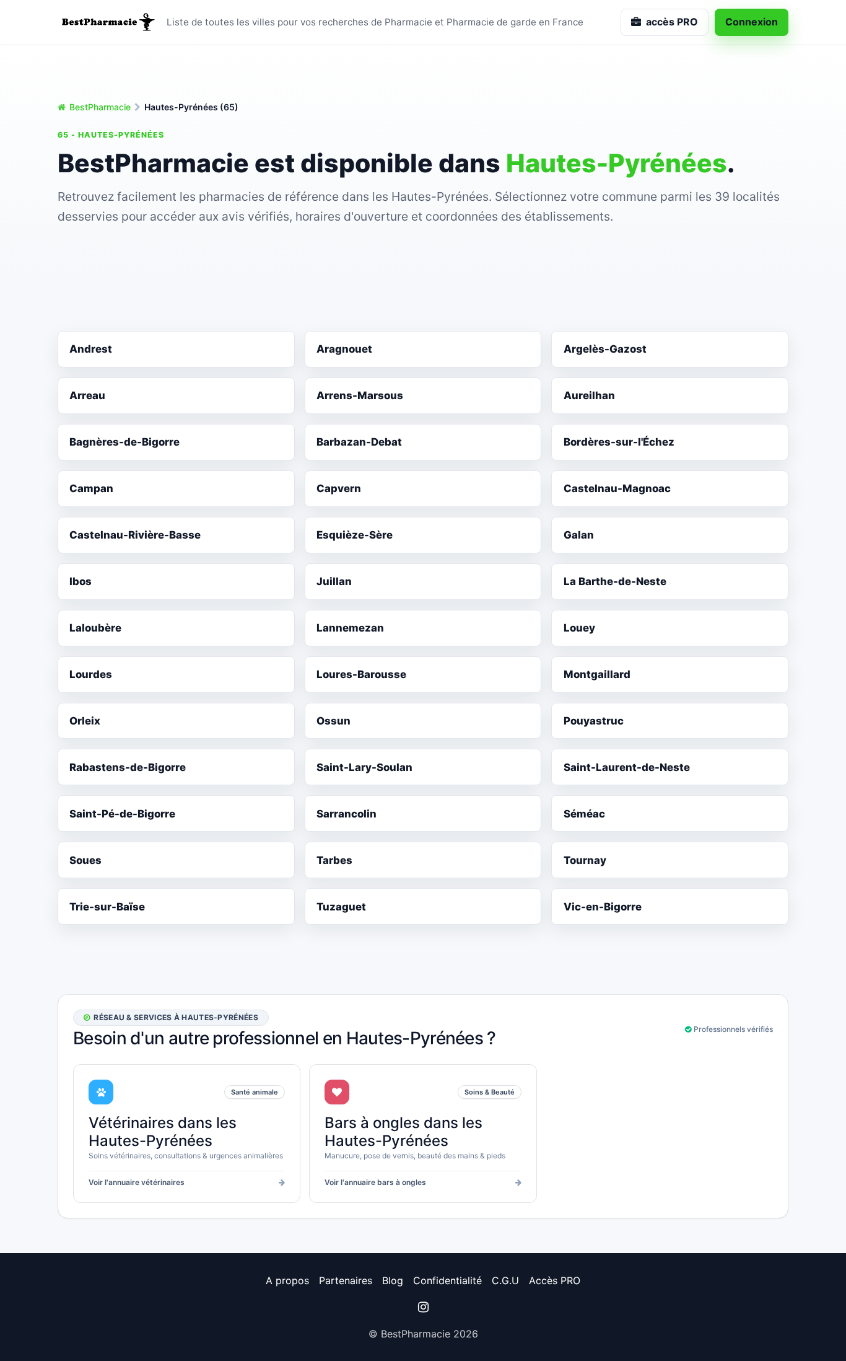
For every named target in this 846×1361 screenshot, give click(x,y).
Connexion (751, 21)
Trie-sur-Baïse (107, 907)
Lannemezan (350, 628)
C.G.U (505, 1280)
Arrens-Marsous (359, 395)
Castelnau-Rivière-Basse (135, 535)
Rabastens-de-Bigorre (127, 767)
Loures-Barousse (361, 674)
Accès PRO (554, 1280)
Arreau (87, 395)
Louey (579, 628)
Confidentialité (447, 1280)
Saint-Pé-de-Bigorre (122, 814)
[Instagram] (423, 1307)
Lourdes (90, 674)
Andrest (90, 349)
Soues (85, 860)
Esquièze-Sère (354, 535)
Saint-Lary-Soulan (364, 767)
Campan (91, 488)
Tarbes (334, 860)
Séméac (584, 814)
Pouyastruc (594, 721)
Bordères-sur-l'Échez (619, 442)
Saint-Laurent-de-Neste (627, 767)
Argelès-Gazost (605, 349)
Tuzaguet (341, 907)
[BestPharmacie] (107, 22)
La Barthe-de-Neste (615, 581)
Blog (392, 1280)
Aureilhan (589, 395)
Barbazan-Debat (359, 442)
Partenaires (345, 1280)
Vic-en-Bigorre (603, 907)
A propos (287, 1280)
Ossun (333, 721)
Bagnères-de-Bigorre (124, 442)
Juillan (334, 581)
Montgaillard (597, 674)
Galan (579, 535)
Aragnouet (344, 349)
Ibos (80, 581)
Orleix (84, 721)
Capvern (338, 488)
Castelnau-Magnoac (617, 488)
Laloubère (95, 628)
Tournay (585, 860)
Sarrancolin (346, 814)
